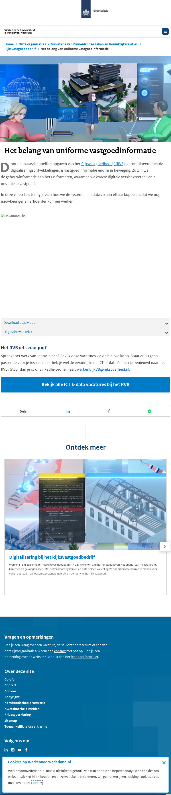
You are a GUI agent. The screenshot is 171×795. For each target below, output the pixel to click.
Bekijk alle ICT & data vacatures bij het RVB (86, 384)
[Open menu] (165, 31)
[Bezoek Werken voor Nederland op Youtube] (19, 749)
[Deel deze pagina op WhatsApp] (149, 411)
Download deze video (19, 322)
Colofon (10, 679)
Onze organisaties (32, 44)
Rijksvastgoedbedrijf (20, 49)
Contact (10, 685)
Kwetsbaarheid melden (22, 709)
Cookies (10, 691)
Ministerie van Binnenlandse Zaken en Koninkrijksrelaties (94, 44)
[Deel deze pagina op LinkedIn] (68, 411)
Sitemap (10, 720)
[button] (165, 547)
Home (9, 44)
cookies (37, 782)
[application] (85, 261)
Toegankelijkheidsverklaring (25, 726)
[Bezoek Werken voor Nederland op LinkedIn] (6, 749)
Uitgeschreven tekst (18, 332)
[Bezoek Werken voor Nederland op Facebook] (26, 749)
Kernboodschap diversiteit (24, 703)
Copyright (12, 697)
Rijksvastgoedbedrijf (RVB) (103, 163)
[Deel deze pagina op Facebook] (109, 411)
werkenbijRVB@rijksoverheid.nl (103, 369)
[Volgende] (165, 547)
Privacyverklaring (17, 714)
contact (60, 651)
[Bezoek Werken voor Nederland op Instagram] (13, 749)
